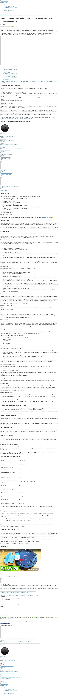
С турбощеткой (7, 82)
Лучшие (2, 640)
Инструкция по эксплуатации (10, 76)
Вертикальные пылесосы (11, 7)
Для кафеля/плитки (13, 81)
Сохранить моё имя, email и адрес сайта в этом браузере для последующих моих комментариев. (25, 621)
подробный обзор (47, 217)
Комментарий (3, 615)
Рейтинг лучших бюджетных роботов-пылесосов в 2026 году (15, 593)
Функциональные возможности (10, 73)
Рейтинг (5, 4)
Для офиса (32, 81)
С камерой (54, 81)
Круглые (50, 81)
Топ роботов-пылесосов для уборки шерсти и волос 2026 (14, 592)
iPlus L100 (2, 667)
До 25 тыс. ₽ (45, 81)
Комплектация (6, 70)
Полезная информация (8, 10)
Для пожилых (38, 81)
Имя (1, 601)
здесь (20, 453)
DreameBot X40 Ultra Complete (7, 673)
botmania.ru (3, 526)
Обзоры (5, 9)
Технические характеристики (10, 75)
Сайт (1, 606)
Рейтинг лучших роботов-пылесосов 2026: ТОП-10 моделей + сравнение (18, 591)
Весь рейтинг (3, 682)
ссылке (37, 541)
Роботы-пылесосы (9, 6)
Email (1, 604)
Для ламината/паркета (23, 81)
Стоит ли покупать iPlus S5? (9, 77)
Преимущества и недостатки (10, 69)
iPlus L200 (2, 656)
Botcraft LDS (3, 661)
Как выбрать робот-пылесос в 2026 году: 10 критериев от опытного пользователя (20, 589)
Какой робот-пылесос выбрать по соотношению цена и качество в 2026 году (19, 595)
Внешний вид (6, 72)
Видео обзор (6, 79)
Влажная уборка (4, 81)
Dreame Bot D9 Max (5, 678)
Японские (14, 82)
